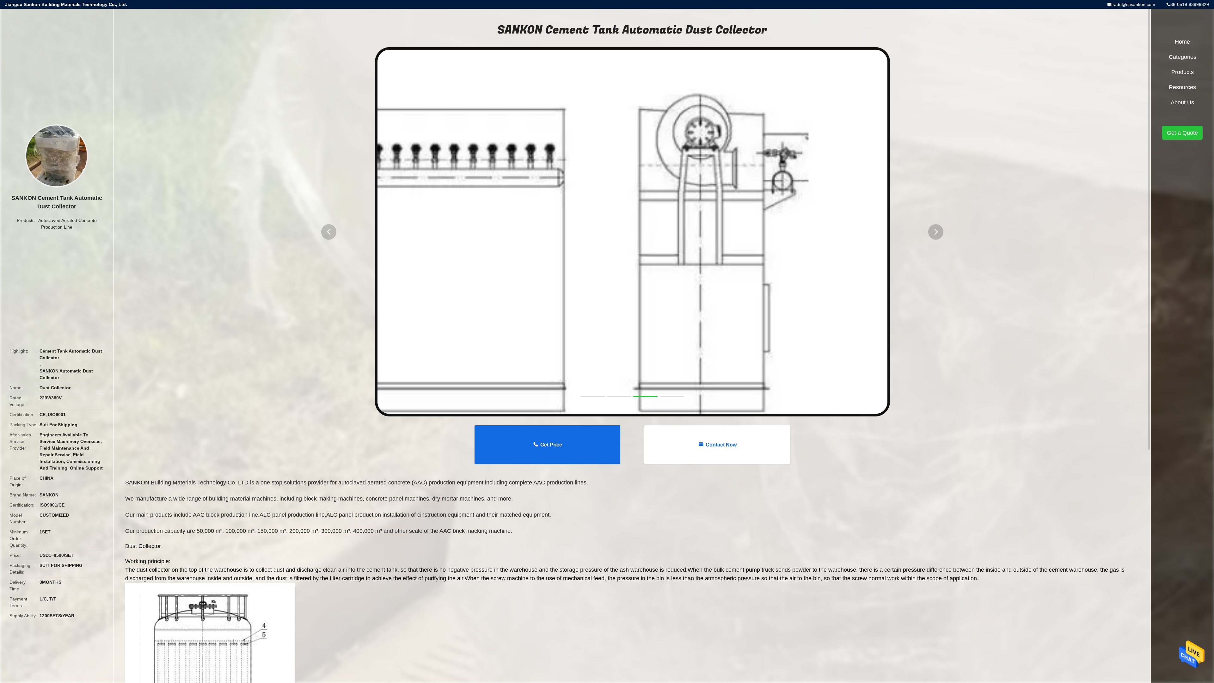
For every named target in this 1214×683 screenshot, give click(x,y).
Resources (1182, 87)
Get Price (551, 444)
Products (25, 220)
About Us (1182, 102)
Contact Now (721, 444)
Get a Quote (1182, 133)
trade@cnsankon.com (1133, 4)
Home (1182, 42)
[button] (328, 232)
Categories (1182, 57)
